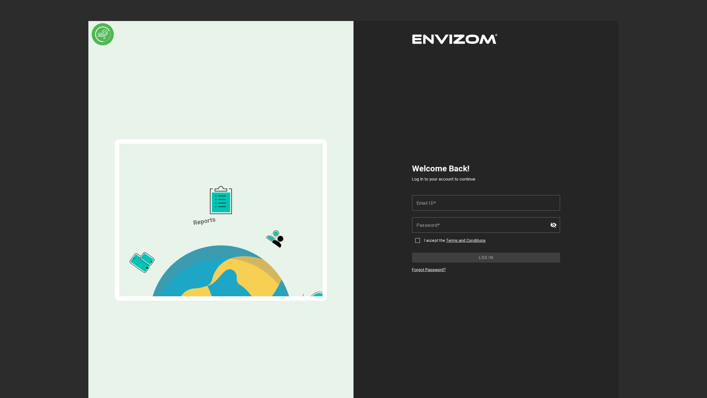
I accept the (455, 240)
